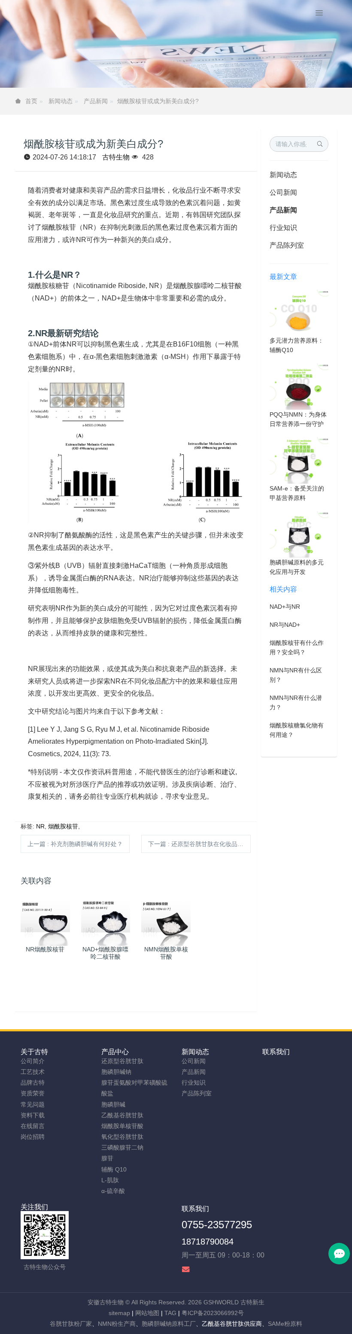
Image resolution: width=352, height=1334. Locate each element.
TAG (170, 1312)
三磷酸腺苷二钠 (122, 1147)
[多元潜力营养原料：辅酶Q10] (299, 312)
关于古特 (34, 1051)
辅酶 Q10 (114, 1169)
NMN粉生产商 (117, 1323)
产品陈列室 (287, 245)
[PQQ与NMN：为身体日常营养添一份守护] (299, 386)
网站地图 (147, 1312)
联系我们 (276, 1051)
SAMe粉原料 (285, 1323)
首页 (31, 101)
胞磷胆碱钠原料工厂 (169, 1323)
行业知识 (283, 227)
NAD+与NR (285, 606)
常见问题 (33, 1104)
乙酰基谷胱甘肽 (122, 1115)
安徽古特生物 (106, 1302)
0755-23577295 (217, 1224)
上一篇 (75, 843)
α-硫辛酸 (113, 1190)
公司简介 (33, 1061)
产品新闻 (96, 101)
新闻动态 (61, 101)
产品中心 (115, 1051)
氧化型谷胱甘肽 (122, 1136)
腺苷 (107, 1158)
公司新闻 (283, 192)
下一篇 (199, 843)
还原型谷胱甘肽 (122, 1061)
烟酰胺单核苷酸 (122, 1125)
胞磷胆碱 (113, 1104)
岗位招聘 (33, 1136)
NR (40, 826)
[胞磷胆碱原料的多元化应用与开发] (299, 534)
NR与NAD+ (285, 624)
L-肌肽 (110, 1180)
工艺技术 (33, 1071)
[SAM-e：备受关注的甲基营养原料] (299, 460)
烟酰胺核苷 (63, 826)
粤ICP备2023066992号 (213, 1312)
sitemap (119, 1312)
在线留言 (33, 1125)
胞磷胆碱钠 (116, 1071)
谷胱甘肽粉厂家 (71, 1323)
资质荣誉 (33, 1093)
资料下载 (33, 1115)
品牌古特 (33, 1082)
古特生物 (116, 157)
